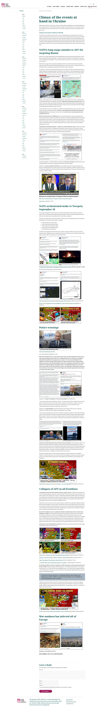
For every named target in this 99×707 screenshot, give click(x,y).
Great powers (56, 6)
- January (24, 28)
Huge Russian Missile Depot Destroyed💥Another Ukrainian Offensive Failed (54, 300)
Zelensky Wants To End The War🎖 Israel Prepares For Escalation (53, 562)
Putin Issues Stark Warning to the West (47, 351)
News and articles (92, 6)
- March (23, 49)
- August (23, 16)
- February (24, 26)
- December (24, 33)
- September (24, 39)
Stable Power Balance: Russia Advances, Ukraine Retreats (50, 560)
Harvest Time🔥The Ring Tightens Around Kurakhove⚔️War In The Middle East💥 (55, 611)
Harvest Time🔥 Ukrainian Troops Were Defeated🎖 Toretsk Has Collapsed (54, 555)
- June (23, 19)
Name (40, 681)
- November (24, 35)
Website (41, 685)
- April (23, 23)
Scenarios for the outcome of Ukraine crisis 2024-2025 (51, 32)
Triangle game (69, 6)
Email (40, 683)
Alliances (62, 6)
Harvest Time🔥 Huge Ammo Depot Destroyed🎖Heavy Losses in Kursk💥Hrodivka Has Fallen (58, 303)
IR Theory (49, 6)
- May (23, 21)
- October (23, 37)
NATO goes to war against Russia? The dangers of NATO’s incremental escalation (55, 198)
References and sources (71, 701)
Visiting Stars (83, 6)
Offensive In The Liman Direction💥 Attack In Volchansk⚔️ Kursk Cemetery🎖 (54, 557)
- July (23, 17)
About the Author (69, 699)
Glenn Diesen (42, 201)
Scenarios (76, 6)
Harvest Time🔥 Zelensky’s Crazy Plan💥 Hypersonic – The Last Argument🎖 (54, 483)
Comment (41, 669)
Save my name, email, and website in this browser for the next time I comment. (56, 687)
